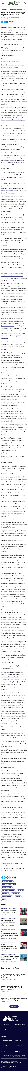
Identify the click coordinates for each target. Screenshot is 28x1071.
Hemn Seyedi (11, 925)
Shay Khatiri (11, 914)
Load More (14, 1006)
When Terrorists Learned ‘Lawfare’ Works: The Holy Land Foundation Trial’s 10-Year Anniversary (13, 975)
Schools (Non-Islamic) (8, 890)
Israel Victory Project (6, 1040)
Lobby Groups (15, 893)
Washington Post (5, 19)
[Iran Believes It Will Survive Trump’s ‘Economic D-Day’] (23, 911)
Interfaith (17, 896)
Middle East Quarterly (20, 1024)
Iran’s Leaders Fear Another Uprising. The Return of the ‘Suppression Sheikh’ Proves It (9, 946)
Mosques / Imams (7, 881)
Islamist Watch (4, 9)
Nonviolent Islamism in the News (17, 9)
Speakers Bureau (19, 1029)
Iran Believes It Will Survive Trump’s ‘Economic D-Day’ (8, 911)
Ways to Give (18, 1040)
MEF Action (4, 1051)
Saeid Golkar (11, 950)
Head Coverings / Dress (9, 884)
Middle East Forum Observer (8, 908)
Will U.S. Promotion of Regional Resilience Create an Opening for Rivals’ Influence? (10, 957)
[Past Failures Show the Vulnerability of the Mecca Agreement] (23, 921)
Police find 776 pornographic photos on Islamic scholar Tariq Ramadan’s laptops (14, 999)
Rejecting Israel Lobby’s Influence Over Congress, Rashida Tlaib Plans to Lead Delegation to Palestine (11, 987)
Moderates (21, 890)
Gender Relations (7, 896)
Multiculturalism (6, 887)
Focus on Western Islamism (5, 1046)
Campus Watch (5, 1024)
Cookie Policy (18, 1045)
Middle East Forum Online (8, 929)
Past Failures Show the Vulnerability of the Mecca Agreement (8, 922)
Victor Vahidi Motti (12, 961)
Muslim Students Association (9, 190)
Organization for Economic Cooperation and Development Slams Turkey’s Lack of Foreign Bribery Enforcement (9, 934)
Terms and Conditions (20, 1035)
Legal (4, 899)
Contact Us (17, 1051)
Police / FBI (5, 893)
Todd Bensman (12, 979)
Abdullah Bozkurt (12, 938)
